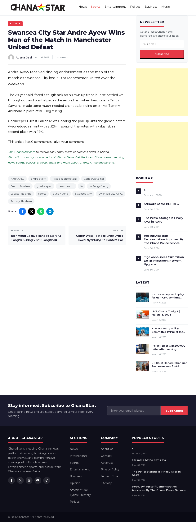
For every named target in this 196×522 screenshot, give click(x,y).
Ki (81, 186)
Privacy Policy (110, 469)
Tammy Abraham (21, 201)
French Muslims (20, 186)
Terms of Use (109, 476)
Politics (135, 6)
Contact (106, 456)
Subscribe (161, 54)
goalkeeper (44, 186)
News (82, 6)
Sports (95, 6)
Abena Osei (24, 57)
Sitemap (106, 483)
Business (151, 6)
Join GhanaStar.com (21, 151)
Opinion (75, 483)
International (78, 456)
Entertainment (115, 6)
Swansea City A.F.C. (111, 193)
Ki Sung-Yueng (99, 186)
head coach (66, 186)
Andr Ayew (17, 178)
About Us (107, 449)
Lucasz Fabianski (21, 193)
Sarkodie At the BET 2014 (161, 204)
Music (165, 6)
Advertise (107, 462)
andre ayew (38, 178)
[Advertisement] (162, 92)
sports (42, 193)
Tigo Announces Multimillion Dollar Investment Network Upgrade (164, 260)
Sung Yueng (60, 193)
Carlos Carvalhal (94, 178)
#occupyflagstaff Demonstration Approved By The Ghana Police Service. (164, 239)
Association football (65, 178)
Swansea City (83, 193)
